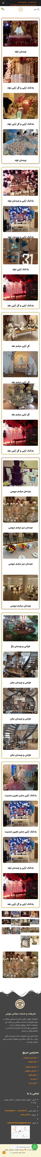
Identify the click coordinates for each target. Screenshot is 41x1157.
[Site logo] (20, 9)
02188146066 (32, 2)
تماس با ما (32, 1083)
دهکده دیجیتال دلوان (12, 1150)
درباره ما (33, 1079)
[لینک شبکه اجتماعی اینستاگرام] (3, 3)
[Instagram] (4, 1152)
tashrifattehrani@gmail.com (19, 1123)
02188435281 (22, 2)
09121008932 (25, 1114)
